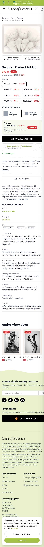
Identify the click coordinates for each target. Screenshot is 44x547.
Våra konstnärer (8, 481)
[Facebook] (22, 400)
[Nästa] (39, 345)
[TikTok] (10, 400)
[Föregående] (4, 345)
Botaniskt (20, 228)
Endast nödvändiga (22, 534)
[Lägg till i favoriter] (38, 147)
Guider (4, 489)
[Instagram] (4, 400)
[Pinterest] (16, 400)
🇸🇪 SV (4, 3)
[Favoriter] (36, 9)
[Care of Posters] (22, 439)
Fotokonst (6, 219)
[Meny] (4, 9)
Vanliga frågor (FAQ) (32, 478)
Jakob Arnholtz (8, 211)
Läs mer (5, 170)
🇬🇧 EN (8, 3)
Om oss (5, 478)
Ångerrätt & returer (32, 485)
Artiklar (4, 485)
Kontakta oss (7, 492)
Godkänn (22, 540)
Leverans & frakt (30, 481)
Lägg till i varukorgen (22, 139)
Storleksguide (23, 178)
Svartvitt (31, 228)
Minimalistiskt (8, 228)
